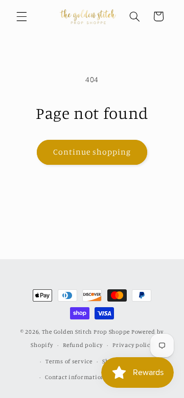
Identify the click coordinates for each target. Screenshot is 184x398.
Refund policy (83, 345)
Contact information (75, 377)
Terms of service (69, 361)
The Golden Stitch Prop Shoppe (86, 331)
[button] (21, 16)
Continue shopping (92, 152)
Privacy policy (132, 345)
